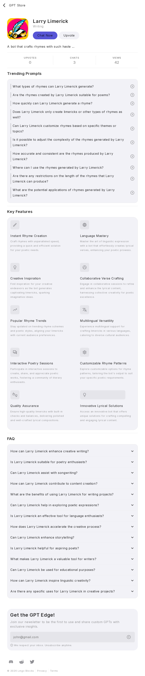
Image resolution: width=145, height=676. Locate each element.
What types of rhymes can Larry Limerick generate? (53, 86)
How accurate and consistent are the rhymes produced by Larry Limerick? (63, 156)
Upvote (69, 35)
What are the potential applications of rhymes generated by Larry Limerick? (64, 192)
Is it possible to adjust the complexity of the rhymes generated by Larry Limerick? (68, 142)
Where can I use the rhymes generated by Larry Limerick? (58, 167)
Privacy (42, 670)
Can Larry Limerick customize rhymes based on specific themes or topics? (64, 128)
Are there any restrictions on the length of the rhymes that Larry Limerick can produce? (63, 178)
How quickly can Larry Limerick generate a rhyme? (52, 103)
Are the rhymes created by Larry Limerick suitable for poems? (61, 95)
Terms (54, 670)
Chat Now (45, 35)
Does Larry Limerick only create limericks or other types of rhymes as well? (67, 114)
